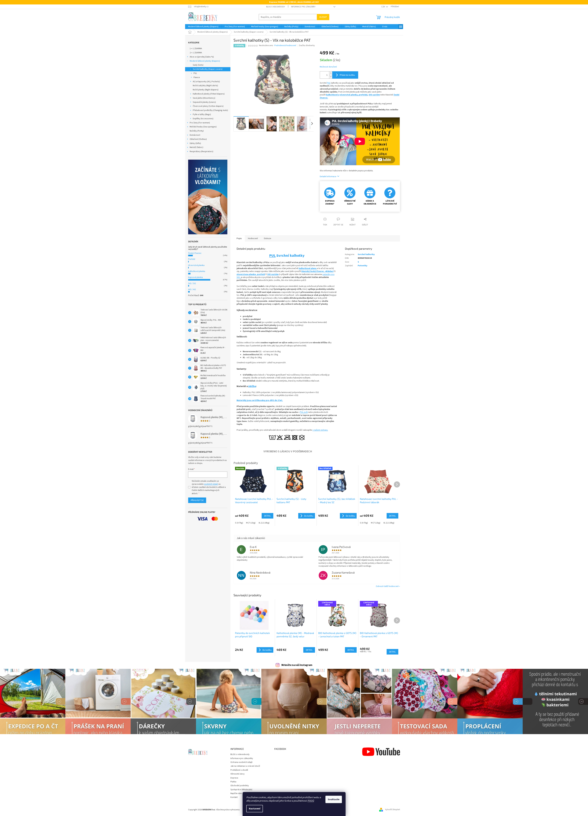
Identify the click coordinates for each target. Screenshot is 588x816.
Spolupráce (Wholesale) (241, 789)
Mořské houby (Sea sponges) (203, 126)
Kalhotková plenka (196, 271)
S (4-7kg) (239, 522)
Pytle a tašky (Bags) (202, 114)
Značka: (307, 45)
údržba (252, 386)
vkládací (329, 271)
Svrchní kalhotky (366, 254)
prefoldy (363, 94)
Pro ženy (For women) (200, 122)
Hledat (323, 17)
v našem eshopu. (320, 430)
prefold (261, 274)
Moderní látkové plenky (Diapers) (205, 61)
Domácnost (195, 135)
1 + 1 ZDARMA (196, 48)
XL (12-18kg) (264, 522)
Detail (309, 650)
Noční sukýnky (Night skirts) (205, 85)
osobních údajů (211, 484)
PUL (195, 73)
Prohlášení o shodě (239, 770)
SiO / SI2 (192, 283)
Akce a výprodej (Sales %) (202, 56)
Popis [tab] (239, 238)
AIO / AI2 (192, 289)
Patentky (362, 265)
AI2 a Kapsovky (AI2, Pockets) (206, 81)
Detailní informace (328, 176)
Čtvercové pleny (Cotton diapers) (208, 106)
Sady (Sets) (198, 65)
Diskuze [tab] (267, 238)
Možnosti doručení (328, 66)
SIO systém (374, 94)
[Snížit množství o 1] (330, 77)
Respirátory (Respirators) (201, 151)
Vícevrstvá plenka (196, 265)
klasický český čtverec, (313, 271)
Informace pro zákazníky (303, 6)
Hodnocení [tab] (253, 238)
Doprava (234, 777)
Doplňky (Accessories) (203, 118)
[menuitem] (203, 26)
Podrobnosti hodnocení (285, 45)
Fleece (197, 77)
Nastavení (254, 808)
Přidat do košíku (347, 75)
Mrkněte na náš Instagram (296, 665)
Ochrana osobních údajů (241, 762)
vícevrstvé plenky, (349, 94)
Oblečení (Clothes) (198, 139)
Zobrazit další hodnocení (387, 586)
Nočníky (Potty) (197, 130)
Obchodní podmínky (239, 785)
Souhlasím (334, 799)
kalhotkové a (332, 94)
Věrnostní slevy (237, 773)
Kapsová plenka (195, 277)
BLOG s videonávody (275, 6)
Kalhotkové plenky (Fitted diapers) (209, 93)
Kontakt (234, 797)
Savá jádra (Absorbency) (204, 98)
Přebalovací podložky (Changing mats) (210, 110)
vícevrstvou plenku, (247, 274)
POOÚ (311, 800)
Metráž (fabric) (196, 147)
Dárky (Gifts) (195, 143)
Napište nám (236, 793)
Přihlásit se (197, 500)
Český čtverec (195, 253)
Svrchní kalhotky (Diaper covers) (207, 69)
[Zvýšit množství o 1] (330, 73)
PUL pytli (304, 412)
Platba (233, 781)
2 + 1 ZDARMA (196, 52)
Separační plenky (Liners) (204, 102)
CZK (383, 6)
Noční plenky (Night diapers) (205, 89)
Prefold (191, 259)
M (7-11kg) (250, 522)
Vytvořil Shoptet (392, 809)
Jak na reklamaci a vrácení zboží (245, 766)
